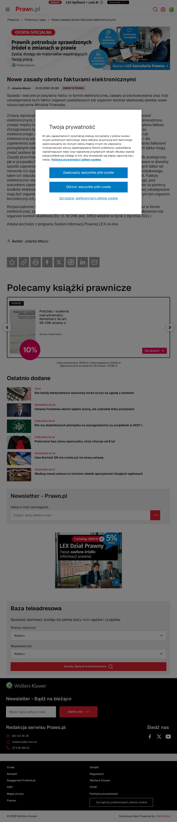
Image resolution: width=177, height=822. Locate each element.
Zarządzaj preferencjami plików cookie (88, 198)
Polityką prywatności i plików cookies (76, 159)
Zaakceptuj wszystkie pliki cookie (88, 173)
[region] (88, 162)
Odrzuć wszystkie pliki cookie (88, 187)
